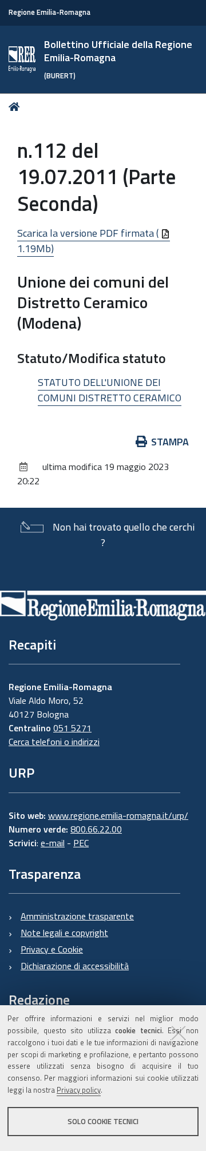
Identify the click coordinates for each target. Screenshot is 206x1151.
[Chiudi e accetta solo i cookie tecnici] (178, 1032)
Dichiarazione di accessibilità (75, 966)
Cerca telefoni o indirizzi (54, 741)
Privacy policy (79, 1090)
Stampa (170, 441)
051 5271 (72, 728)
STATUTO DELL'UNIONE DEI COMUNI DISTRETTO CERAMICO (109, 390)
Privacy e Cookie (52, 949)
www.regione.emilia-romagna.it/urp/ (118, 815)
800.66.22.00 (96, 829)
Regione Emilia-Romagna (49, 12)
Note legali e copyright (64, 932)
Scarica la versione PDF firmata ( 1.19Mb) (89, 240)
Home (16, 106)
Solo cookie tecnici (103, 1121)
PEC (81, 843)
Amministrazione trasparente (77, 916)
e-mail (53, 843)
